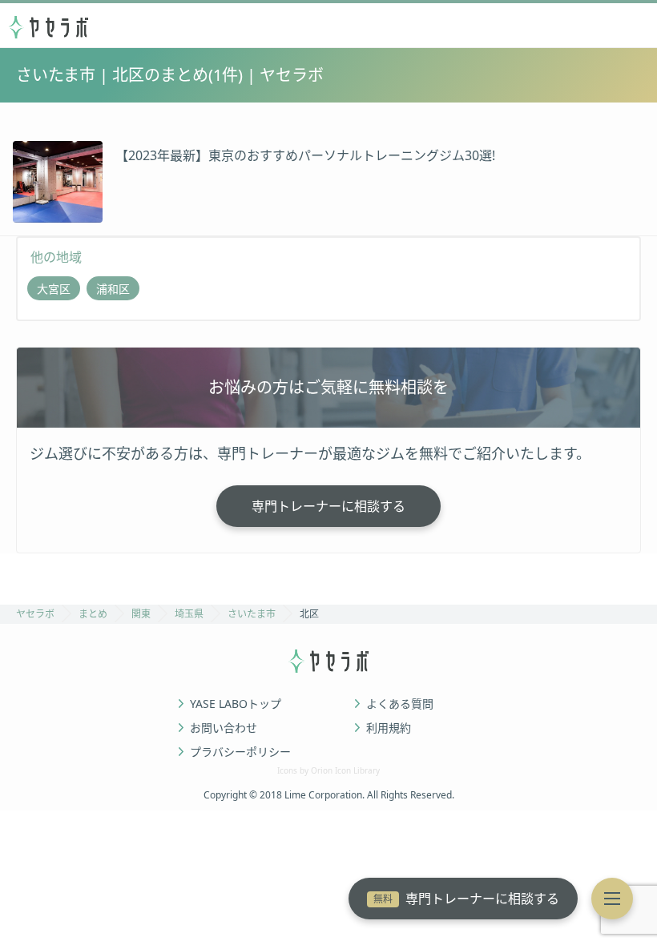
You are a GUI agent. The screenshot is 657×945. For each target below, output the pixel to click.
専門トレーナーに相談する (466, 898)
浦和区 (113, 288)
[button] (612, 898)
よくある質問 (399, 704)
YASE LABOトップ (235, 704)
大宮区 (54, 288)
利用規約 (388, 728)
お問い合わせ (223, 728)
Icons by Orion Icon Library (328, 770)
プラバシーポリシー (240, 752)
